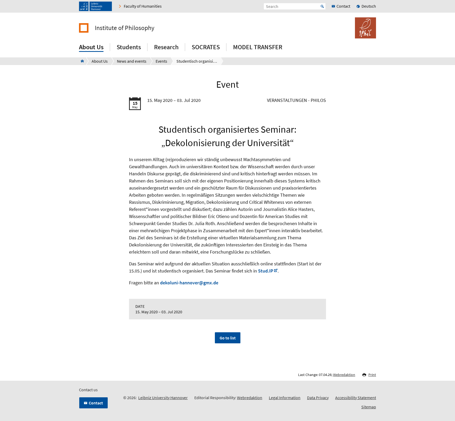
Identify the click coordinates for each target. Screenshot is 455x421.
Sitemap (368, 406)
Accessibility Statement (355, 397)
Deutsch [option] (369, 6)
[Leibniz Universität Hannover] (95, 6)
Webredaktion (344, 374)
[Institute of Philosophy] (81, 61)
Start (322, 6)
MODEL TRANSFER (257, 47)
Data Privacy (318, 397)
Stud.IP (265, 271)
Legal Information (284, 397)
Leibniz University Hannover (163, 397)
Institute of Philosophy (124, 28)
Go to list (228, 337)
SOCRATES (206, 47)
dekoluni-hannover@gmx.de (189, 283)
